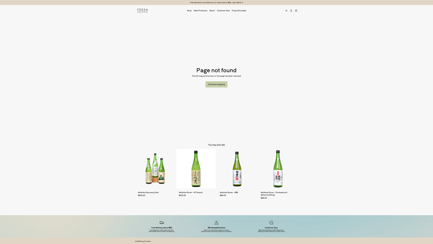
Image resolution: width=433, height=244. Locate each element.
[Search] (286, 10)
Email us (221, 231)
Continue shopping (216, 84)
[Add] (171, 185)
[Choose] (212, 185)
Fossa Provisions (145, 241)
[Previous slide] (179, 168)
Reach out (280, 230)
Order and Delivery (168, 231)
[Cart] (296, 10)
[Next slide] (212, 168)
